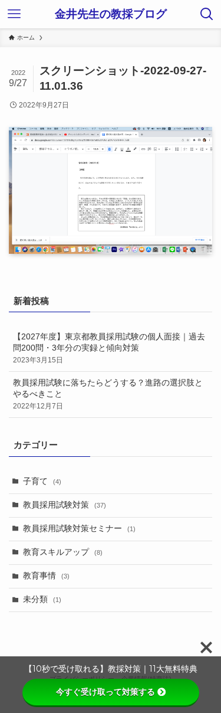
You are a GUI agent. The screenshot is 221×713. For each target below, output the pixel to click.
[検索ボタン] (207, 14)
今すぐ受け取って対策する (105, 691)
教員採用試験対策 (64, 505)
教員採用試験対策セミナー (79, 528)
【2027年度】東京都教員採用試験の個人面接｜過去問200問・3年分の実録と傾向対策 (109, 348)
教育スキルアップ (63, 552)
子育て (42, 481)
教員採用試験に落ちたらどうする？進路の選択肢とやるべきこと (108, 394)
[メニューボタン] (14, 14)
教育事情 (46, 575)
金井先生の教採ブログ (111, 14)
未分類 (42, 599)
